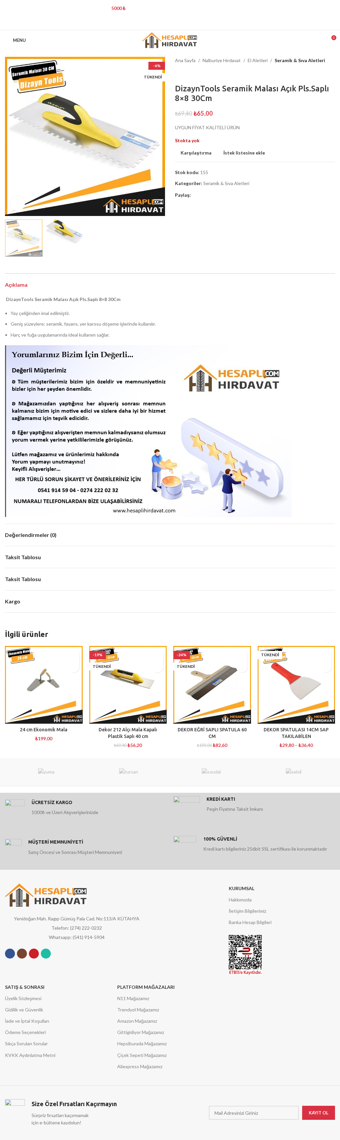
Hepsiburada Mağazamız (142, 1043)
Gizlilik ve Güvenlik (24, 1009)
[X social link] (161, 23)
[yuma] (46, 772)
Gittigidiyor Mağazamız (140, 1032)
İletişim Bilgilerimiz (247, 911)
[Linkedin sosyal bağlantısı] (178, 23)
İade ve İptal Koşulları (27, 1021)
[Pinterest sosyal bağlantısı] (170, 23)
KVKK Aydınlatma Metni (30, 1055)
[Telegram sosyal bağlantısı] (187, 23)
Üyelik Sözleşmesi (23, 998)
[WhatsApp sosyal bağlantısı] (46, 954)
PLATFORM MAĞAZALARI (146, 987)
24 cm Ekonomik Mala (43, 729)
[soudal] (211, 772)
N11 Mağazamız (133, 998)
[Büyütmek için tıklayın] (17, 203)
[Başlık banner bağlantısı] (160, 8)
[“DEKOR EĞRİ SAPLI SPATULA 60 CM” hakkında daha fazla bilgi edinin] (242, 667)
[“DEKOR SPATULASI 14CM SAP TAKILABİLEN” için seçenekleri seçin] (326, 667)
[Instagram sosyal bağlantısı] (22, 954)
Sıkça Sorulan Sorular (26, 1043)
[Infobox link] (86, 809)
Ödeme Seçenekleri (25, 1032)
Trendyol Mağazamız (138, 1009)
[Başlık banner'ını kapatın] (331, 8)
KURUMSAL (241, 888)
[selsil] (293, 772)
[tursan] (129, 772)
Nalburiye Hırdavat (222, 60)
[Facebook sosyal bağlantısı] (153, 23)
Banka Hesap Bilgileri (250, 922)
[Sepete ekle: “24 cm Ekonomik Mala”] (73, 667)
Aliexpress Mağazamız (139, 1066)
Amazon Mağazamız (137, 1021)
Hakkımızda (240, 899)
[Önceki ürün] (178, 74)
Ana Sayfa (185, 60)
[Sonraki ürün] (191, 74)
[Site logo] (170, 40)
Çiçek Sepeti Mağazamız (142, 1055)
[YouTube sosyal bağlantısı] (34, 954)
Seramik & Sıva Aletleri (300, 60)
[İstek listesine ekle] (73, 655)
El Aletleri (258, 60)
